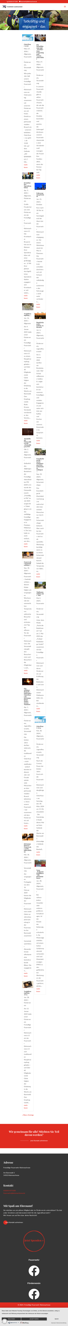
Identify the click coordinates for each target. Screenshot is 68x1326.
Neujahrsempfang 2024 (27, 993)
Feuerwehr (28, 57)
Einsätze (39, 204)
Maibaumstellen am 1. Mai (40, 593)
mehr (57, 1319)
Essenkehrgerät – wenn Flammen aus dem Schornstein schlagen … (40, 465)
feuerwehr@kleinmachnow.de (14, 1193)
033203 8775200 (9, 1191)
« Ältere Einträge (28, 1115)
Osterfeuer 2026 (27, 45)
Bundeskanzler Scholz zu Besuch (40, 324)
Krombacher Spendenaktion (27, 185)
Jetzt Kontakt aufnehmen (14, 1222)
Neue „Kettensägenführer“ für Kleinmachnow (40, 874)
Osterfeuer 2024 (39, 727)
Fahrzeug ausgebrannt (40, 194)
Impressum (53, 1322)
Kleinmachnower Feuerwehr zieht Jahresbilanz (27, 848)
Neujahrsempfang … (27, 314)
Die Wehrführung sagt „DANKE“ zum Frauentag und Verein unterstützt (40, 52)
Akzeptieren (34, 1319)
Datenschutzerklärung (61, 1322)
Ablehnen (11, 1319)
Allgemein (27, 54)
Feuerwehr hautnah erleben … (27, 563)
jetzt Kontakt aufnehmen (39, 1141)
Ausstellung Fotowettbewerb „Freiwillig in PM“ (27, 443)
